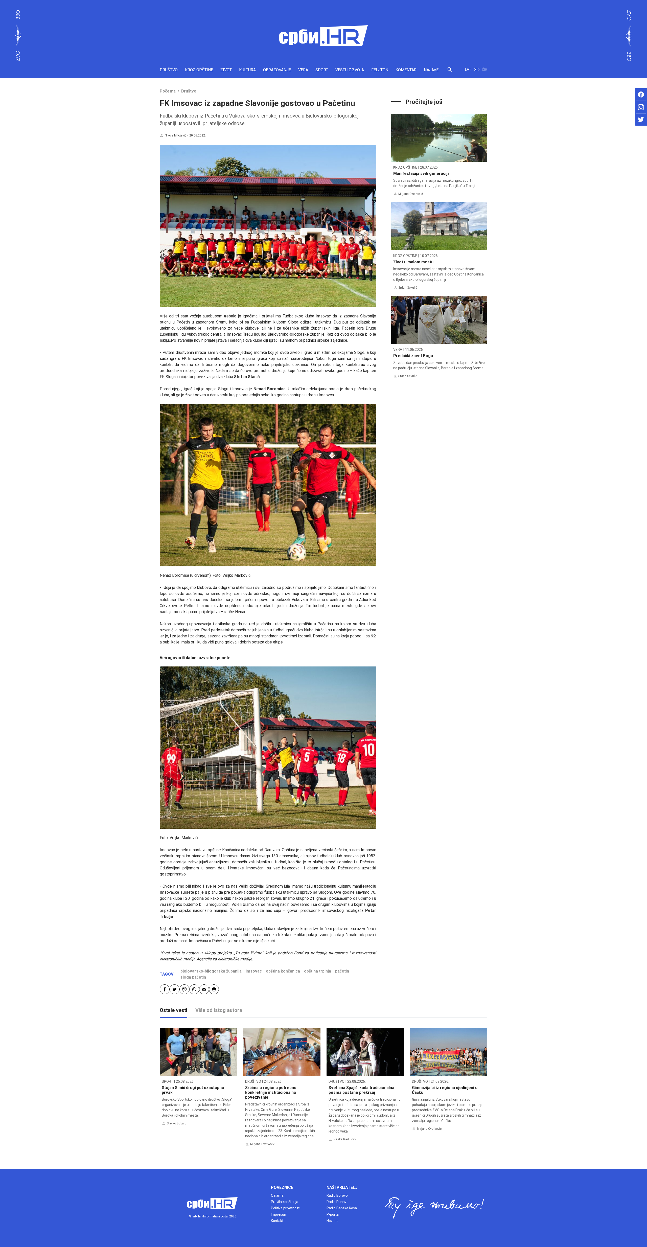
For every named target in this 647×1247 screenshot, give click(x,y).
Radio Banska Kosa (342, 1208)
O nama (277, 1195)
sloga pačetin (193, 977)
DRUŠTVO (169, 69)
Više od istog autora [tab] (218, 1010)
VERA (303, 69)
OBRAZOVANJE (277, 69)
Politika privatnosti (285, 1208)
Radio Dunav (336, 1202)
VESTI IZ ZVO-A (349, 69)
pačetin (342, 971)
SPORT (321, 69)
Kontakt (277, 1221)
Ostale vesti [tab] (173, 1010)
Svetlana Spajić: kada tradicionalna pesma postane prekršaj (361, 1090)
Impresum (279, 1214)
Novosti (332, 1221)
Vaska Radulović (345, 1139)
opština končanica (283, 971)
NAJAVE (431, 69)
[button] (450, 71)
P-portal (333, 1214)
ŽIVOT (226, 69)
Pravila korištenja (284, 1202)
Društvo (188, 91)
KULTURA (247, 69)
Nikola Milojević (175, 135)
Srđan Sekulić (407, 287)
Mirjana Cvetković (410, 194)
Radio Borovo (337, 1195)
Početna (168, 91)
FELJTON (379, 69)
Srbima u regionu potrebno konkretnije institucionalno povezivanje (270, 1092)
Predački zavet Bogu (413, 355)
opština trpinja (317, 971)
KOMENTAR (406, 69)
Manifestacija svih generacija (421, 173)
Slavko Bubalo (176, 1123)
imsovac (254, 971)
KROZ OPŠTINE (199, 69)
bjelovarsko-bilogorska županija (211, 971)
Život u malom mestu (413, 262)
